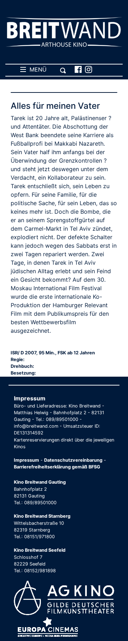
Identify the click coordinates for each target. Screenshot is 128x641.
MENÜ (36, 69)
